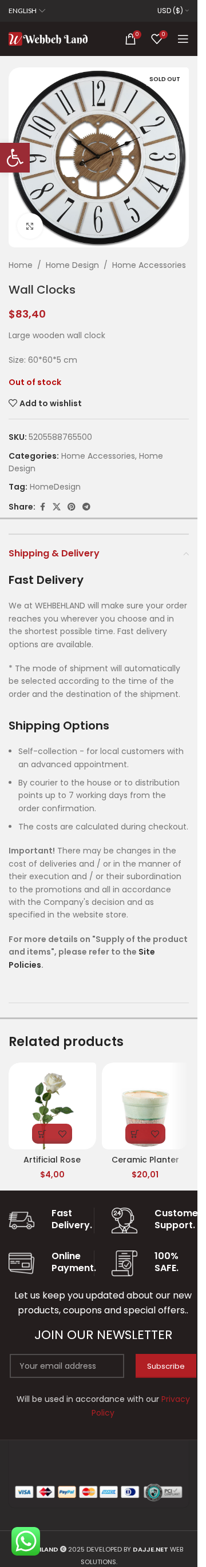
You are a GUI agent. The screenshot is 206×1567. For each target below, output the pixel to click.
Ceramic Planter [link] (145, 1159)
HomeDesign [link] (55, 486)
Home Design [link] (72, 265)
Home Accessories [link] (149, 265)
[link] (15, 158)
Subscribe (166, 1366)
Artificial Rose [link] (52, 1159)
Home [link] (21, 265)
